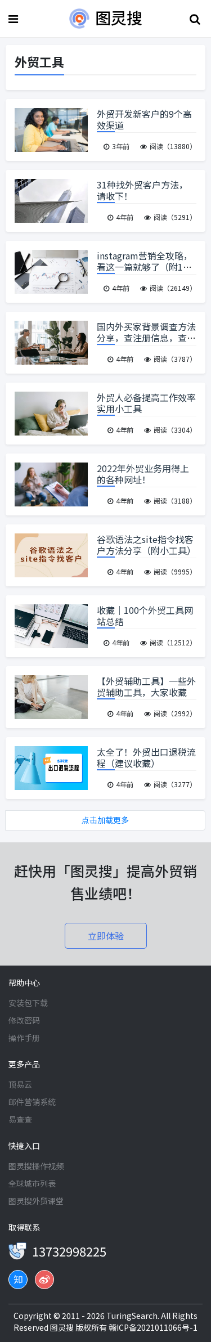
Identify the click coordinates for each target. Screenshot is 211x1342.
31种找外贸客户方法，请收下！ (142, 190)
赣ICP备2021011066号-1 (153, 1327)
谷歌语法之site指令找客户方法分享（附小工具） (146, 544)
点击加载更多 (105, 819)
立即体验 (106, 935)
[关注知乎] (18, 1279)
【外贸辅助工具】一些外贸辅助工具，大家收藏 (146, 686)
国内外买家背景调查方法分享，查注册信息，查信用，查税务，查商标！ (146, 338)
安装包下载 (28, 1002)
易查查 (20, 1119)
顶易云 (20, 1084)
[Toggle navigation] (14, 19)
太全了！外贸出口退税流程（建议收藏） (146, 757)
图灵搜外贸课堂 (36, 1200)
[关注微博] (44, 1279)
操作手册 (24, 1037)
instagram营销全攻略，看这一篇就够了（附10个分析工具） (144, 267)
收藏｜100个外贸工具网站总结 (145, 615)
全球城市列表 (32, 1183)
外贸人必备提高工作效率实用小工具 (146, 403)
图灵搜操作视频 (36, 1166)
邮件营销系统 (32, 1101)
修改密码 (24, 1020)
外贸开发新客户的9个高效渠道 (144, 119)
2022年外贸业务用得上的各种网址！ (143, 473)
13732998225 (69, 1251)
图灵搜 (62, 1327)
